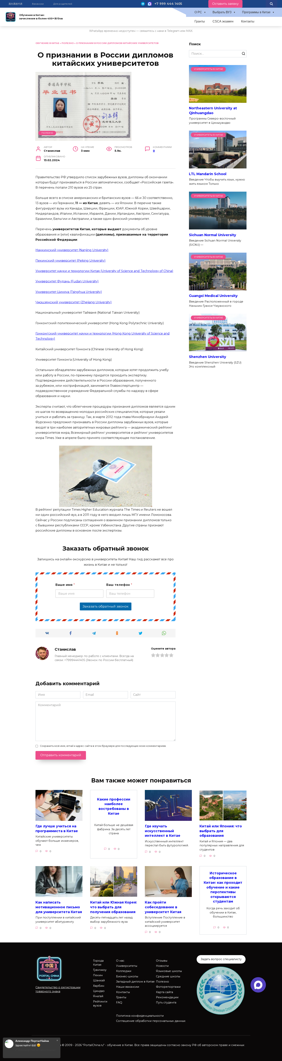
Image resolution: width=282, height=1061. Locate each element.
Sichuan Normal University (212, 235)
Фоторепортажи (168, 986)
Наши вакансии (127, 986)
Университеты (126, 966)
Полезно (68, 43)
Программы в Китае (256, 12)
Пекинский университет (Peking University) (70, 260)
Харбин (98, 986)
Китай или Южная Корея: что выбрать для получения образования (113, 907)
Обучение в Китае (47, 43)
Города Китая (98, 963)
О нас (120, 960)
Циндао (99, 991)
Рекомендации (167, 997)
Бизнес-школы (127, 976)
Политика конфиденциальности (140, 1015)
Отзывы (161, 960)
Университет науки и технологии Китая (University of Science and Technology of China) (104, 271)
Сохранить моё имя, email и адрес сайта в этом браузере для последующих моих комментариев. (103, 745)
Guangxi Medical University (213, 296)
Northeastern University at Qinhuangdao (213, 110)
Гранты (200, 21)
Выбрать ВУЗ (222, 12)
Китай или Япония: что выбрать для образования (221, 831)
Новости (162, 966)
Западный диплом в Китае (135, 981)
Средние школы (168, 976)
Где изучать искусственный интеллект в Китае (162, 831)
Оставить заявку (225, 4)
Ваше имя (65, 585)
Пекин (98, 975)
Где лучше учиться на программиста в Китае (56, 828)
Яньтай (98, 996)
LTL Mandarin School (207, 174)
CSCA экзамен (223, 21)
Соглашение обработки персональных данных (151, 1021)
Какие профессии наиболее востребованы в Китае (113, 806)
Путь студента (166, 1002)
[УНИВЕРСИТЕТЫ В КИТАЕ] (218, 100)
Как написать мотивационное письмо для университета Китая (58, 907)
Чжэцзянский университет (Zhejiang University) (73, 302)
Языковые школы (169, 971)
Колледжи (123, 971)
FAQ (119, 1002)
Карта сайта (164, 992)
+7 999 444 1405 (168, 4)
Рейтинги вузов (100, 1003)
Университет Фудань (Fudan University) (67, 281)
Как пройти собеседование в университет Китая (163, 907)
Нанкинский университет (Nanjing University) (71, 250)
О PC (198, 12)
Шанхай (99, 980)
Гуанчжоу (99, 970)
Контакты (247, 21)
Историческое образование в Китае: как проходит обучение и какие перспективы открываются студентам (223, 887)
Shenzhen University (207, 357)
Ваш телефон (119, 585)
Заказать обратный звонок (106, 606)
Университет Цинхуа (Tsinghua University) (68, 292)
